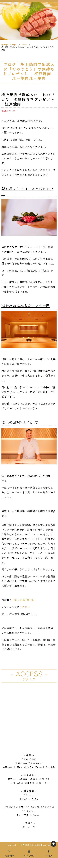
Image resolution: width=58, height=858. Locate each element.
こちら (26, 607)
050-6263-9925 (24, 600)
